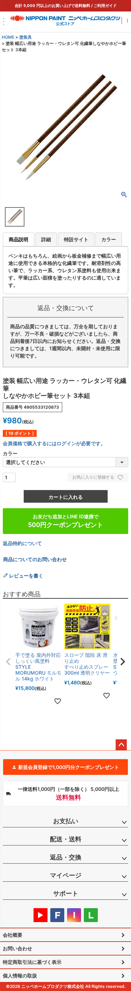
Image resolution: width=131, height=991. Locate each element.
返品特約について (22, 543)
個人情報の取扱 (20, 975)
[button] (8, 661)
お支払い (65, 821)
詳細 (46, 239)
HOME (8, 37)
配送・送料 (65, 839)
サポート (65, 893)
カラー (108, 239)
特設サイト (76, 239)
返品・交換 (65, 857)
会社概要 (12, 935)
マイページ (65, 875)
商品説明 (18, 239)
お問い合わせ (17, 948)
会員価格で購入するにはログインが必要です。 (54, 443)
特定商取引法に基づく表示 (32, 962)
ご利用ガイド (105, 5)
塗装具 (25, 37)
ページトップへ (121, 744)
